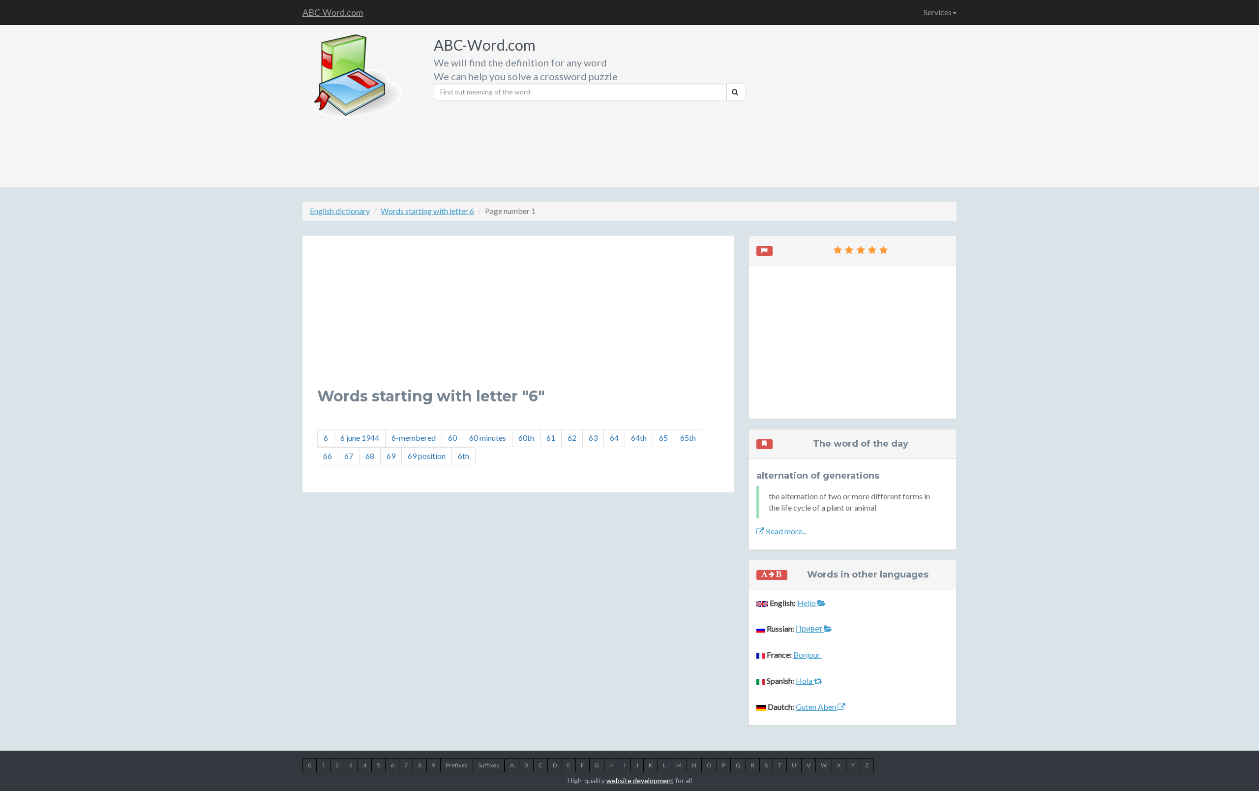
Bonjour (807, 654)
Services (938, 12)
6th (463, 455)
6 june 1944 (359, 437)
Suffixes (488, 765)
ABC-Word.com (332, 12)
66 (327, 455)
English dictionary (340, 210)
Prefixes (457, 765)
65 (663, 437)
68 (369, 455)
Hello (807, 603)
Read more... (785, 531)
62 (572, 437)
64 (614, 437)
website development (640, 780)
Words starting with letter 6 (427, 210)
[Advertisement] (855, 103)
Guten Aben (817, 706)
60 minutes (487, 437)
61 (550, 437)
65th (688, 437)
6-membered (413, 437)
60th (526, 437)
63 (593, 437)
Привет (810, 628)
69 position (427, 455)
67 (348, 455)
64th (639, 437)
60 (452, 437)
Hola (805, 680)
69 (391, 455)
